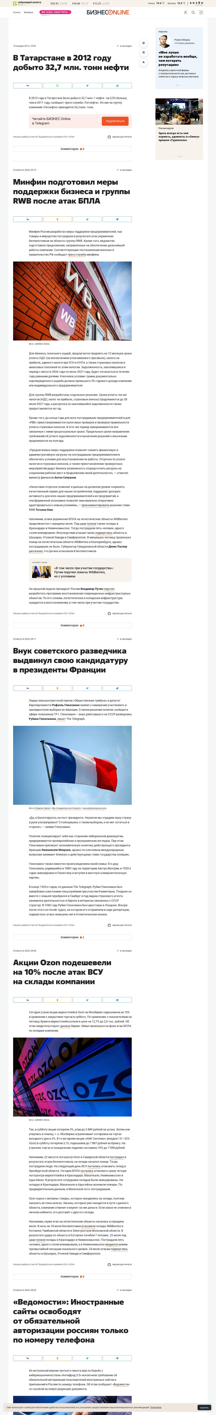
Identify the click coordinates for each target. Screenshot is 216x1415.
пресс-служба (77, 254)
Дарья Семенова (183, 40)
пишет (61, 718)
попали (91, 523)
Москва (172, 3)
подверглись (103, 532)
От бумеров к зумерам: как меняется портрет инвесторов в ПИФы (177, 136)
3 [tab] (180, 85)
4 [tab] (180, 156)
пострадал (117, 1157)
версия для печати (122, 136)
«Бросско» (179, 43)
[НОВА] (55, 13)
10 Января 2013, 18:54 (24, 46)
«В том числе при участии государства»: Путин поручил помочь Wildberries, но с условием (84, 572)
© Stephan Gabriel (42, 808)
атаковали (88, 1226)
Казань (17, 12)
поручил (109, 588)
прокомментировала (95, 505)
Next (199, 85)
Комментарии (72, 149)
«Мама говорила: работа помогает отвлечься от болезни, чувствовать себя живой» (179, 58)
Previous (159, 85)
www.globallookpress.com (94, 808)
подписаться (115, 121)
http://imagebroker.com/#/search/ (66, 808)
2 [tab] (178, 85)
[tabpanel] (179, 56)
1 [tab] (177, 85)
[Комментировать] (144, 43)
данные (65, 1026)
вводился (111, 1244)
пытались (94, 1166)
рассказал (36, 551)
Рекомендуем (166, 128)
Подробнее (155, 1407)
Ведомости (121, 1384)
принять (204, 1407)
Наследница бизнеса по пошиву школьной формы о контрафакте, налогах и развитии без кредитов (176, 73)
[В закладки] (144, 53)
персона (163, 31)
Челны (151, 3)
